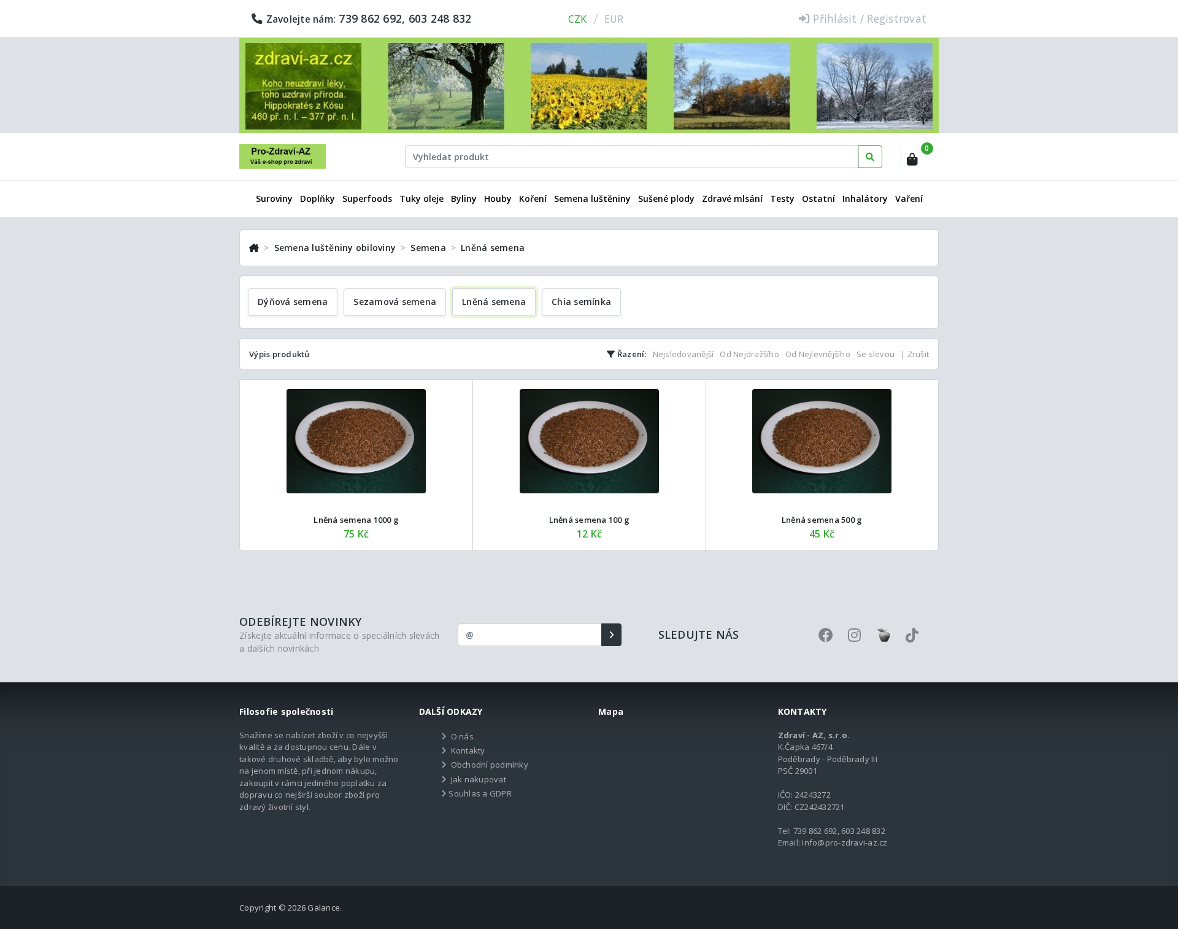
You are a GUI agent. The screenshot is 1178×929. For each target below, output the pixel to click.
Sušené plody (666, 198)
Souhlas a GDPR (480, 793)
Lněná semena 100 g (589, 519)
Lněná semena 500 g (822, 519)
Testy (782, 198)
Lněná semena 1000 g (356, 519)
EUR (614, 19)
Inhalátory (865, 198)
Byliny (464, 198)
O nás (462, 736)
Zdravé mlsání (732, 198)
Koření (533, 198)
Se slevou (876, 354)
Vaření (909, 198)
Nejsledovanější (683, 354)
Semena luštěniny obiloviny (335, 247)
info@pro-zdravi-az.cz (844, 842)
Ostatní (818, 198)
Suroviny (274, 198)
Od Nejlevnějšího (817, 354)
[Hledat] (870, 156)
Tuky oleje (421, 198)
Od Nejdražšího (749, 354)
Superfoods (367, 198)
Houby (498, 198)
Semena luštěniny (592, 198)
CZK (577, 19)
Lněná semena (493, 247)
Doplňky (317, 198)
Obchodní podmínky (489, 764)
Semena (428, 247)
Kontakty (468, 750)
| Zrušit (915, 354)
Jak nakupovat (478, 779)
